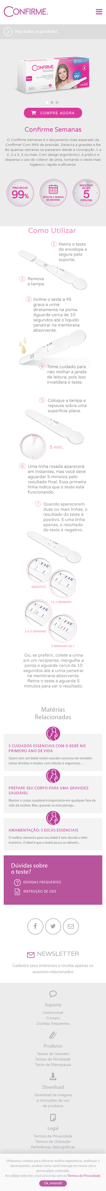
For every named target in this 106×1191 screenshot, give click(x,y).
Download (53, 1087)
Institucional (53, 1012)
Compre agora (57, 112)
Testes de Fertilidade (53, 1059)
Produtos (53, 1046)
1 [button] (48, 103)
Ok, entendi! (53, 1183)
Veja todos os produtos (36, 32)
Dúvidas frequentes (53, 1023)
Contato (53, 1018)
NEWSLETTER (58, 954)
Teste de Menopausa (53, 1064)
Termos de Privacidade (84, 1176)
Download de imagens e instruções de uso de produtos (53, 1100)
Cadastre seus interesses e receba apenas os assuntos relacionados (53, 969)
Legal (53, 1128)
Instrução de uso (39, 892)
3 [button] (57, 103)
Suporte (53, 1005)
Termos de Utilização (53, 1141)
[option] (53, 76)
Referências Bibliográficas (53, 1147)
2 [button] (53, 103)
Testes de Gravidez (53, 1054)
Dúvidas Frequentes (42, 882)
